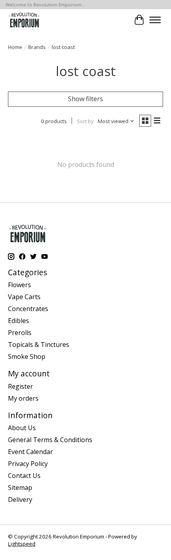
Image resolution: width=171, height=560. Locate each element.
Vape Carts (24, 296)
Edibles (18, 320)
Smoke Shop (26, 356)
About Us (22, 427)
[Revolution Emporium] (24, 20)
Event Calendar (30, 451)
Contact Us (24, 475)
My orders (23, 398)
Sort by (85, 121)
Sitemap (20, 487)
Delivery (20, 499)
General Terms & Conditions (50, 439)
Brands (37, 47)
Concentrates (28, 308)
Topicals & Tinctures (38, 344)
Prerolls (19, 332)
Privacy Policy (28, 463)
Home (15, 47)
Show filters (85, 98)
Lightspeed (21, 543)
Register (20, 386)
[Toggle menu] (155, 20)
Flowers (19, 284)
